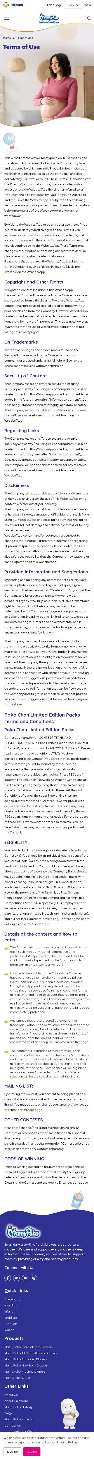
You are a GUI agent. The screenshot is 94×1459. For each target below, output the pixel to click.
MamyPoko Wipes (17, 1378)
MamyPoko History (18, 1407)
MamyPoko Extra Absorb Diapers (28, 1347)
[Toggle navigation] (6, 17)
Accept (32, 1452)
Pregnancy (12, 1299)
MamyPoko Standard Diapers (25, 1359)
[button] (89, 18)
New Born (11, 1305)
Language (54, 5)
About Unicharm (16, 1401)
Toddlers (10, 1318)
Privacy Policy (67, 1442)
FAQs (8, 1413)
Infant (8, 1311)
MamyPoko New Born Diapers (26, 1365)
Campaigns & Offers (19, 1432)
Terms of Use (24, 37)
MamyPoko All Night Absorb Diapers (30, 1353)
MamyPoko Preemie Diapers (24, 1371)
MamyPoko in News (18, 1419)
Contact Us (12, 1425)
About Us (11, 1395)
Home (7, 37)
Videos (9, 1330)
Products (10, 1324)
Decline (12, 1452)
